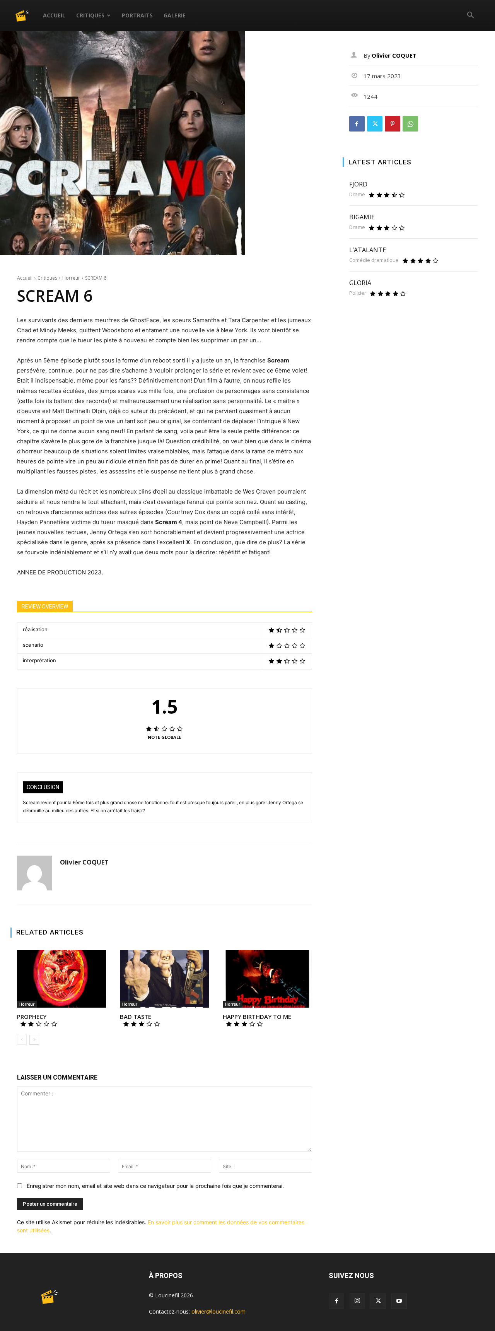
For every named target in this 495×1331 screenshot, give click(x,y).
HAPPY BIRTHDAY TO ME (257, 1016)
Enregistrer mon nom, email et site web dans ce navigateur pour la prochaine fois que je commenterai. (155, 1185)
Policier (357, 293)
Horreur (71, 278)
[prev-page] (22, 1040)
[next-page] (34, 1040)
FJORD (358, 184)
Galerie (175, 15)
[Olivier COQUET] (34, 873)
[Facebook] (357, 124)
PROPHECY (31, 1016)
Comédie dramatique (374, 260)
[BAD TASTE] (164, 979)
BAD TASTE (135, 1016)
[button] (470, 16)
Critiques (90, 15)
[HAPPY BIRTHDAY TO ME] (267, 979)
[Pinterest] (392, 124)
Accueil (54, 15)
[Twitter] (374, 124)
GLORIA (360, 283)
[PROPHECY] (61, 979)
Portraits (137, 15)
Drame (357, 194)
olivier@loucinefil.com (218, 1311)
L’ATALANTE (367, 250)
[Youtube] (399, 1301)
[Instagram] (357, 1301)
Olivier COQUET (84, 862)
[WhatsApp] (410, 124)
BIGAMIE (362, 217)
